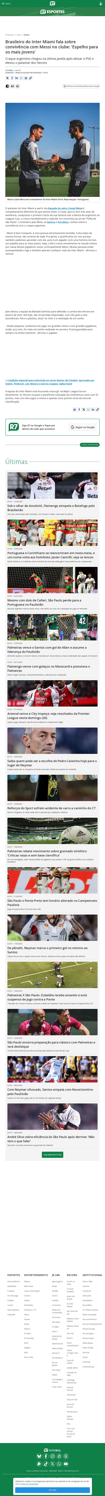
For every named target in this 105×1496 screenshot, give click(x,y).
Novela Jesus (72, 1411)
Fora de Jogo (12, 1295)
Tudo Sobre (57, 1387)
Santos (51, 222)
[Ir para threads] (66, 1456)
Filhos (26, 1314)
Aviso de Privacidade (29, 1484)
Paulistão (11, 1314)
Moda (26, 1324)
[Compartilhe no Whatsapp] (21, 78)
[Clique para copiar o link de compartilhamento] (30, 78)
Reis (68, 1424)
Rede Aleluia (88, 1343)
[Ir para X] (52, 1464)
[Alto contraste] (7, 86)
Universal (86, 1362)
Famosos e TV (30, 1310)
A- (17, 86)
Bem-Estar (28, 1286)
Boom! (69, 1338)
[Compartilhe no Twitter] (7, 78)
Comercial (87, 1291)
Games (27, 1319)
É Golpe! (55, 1327)
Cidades (55, 1300)
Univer (85, 1357)
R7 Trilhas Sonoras (90, 1310)
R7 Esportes (9, 35)
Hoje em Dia (72, 1399)
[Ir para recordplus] (39, 1464)
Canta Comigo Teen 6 (72, 1353)
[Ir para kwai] (59, 1456)
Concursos (56, 1305)
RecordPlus (87, 1305)
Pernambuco (57, 1358)
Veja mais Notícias (52, 1154)
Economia (56, 1317)
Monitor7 (56, 1353)
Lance (19, 35)
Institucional (92, 1275)
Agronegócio (57, 1281)
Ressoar (86, 1352)
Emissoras (87, 1295)
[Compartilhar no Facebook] (12, 78)
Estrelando (28, 1305)
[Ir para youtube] (66, 1464)
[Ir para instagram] (52, 1456)
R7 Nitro (27, 1333)
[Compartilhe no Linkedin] (16, 78)
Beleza (27, 1281)
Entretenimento (36, 1275)
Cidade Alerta (72, 1368)
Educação (56, 1322)
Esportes (13, 1275)
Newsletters (88, 1300)
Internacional (57, 1343)
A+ (12, 86)
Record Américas (90, 1319)
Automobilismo (13, 1281)
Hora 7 (55, 1331)
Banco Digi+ (88, 1281)
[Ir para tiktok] (46, 1464)
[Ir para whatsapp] (59, 1464)
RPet (26, 1343)
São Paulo (56, 1370)
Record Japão (88, 1333)
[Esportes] (52, 11)
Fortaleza (63, 222)
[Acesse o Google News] (25, 78)
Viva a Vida (28, 1357)
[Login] (101, 3)
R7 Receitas (29, 1338)
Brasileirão (11, 1286)
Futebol (26, 35)
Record (72, 1275)
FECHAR (52, 1490)
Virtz (26, 1352)
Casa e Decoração (32, 1291)
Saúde (54, 1374)
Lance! (10, 1305)
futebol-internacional (90, 445)
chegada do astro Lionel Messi (64, 208)
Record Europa (89, 1329)
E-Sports (10, 1291)
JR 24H (56, 1275)
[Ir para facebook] (46, 1456)
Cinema (27, 1295)
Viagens (27, 1347)
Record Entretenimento (92, 1324)
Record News (88, 1338)
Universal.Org (88, 1366)
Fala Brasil (71, 1395)
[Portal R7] (52, 3)
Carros (54, 1295)
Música (27, 1329)
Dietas (27, 1300)
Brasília (55, 1291)
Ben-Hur (70, 1333)
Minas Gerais (57, 1348)
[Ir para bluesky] (39, 1456)
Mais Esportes (13, 1310)
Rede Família (88, 1347)
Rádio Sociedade (89, 1314)
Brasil (54, 1286)
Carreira (86, 1286)
